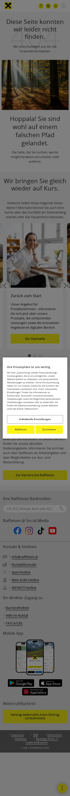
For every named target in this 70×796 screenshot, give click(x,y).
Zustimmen (49, 429)
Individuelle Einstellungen (35, 419)
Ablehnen (21, 429)
